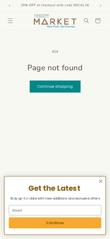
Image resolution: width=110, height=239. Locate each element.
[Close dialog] (100, 181)
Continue (55, 222)
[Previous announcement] (9, 5)
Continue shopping (55, 86)
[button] (10, 20)
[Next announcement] (100, 5)
